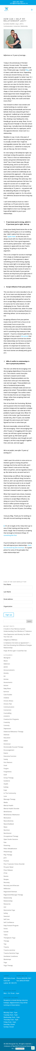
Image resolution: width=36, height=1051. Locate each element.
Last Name (7, 592)
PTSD (5, 873)
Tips (5, 944)
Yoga (5, 962)
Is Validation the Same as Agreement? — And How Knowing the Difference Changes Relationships (18, 645)
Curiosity (6, 725)
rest (5, 907)
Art (5, 676)
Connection (16, 26)
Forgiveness (8, 772)
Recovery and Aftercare (11, 885)
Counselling (7, 713)
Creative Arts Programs (11, 719)
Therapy (6, 941)
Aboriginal (7, 658)
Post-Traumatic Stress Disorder (14, 864)
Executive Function (10, 756)
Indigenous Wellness (10, 640)
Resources (7, 904)
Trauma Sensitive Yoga (11, 953)
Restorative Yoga (9, 910)
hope (5, 790)
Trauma (6, 947)
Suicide (6, 932)
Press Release (8, 870)
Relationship (24, 26)
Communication (8, 26)
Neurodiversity (8, 821)
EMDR (6, 741)
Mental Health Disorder (11, 808)
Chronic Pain (8, 704)
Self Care (6, 919)
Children (6, 698)
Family (6, 759)
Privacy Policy (20, 1048)
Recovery (7, 882)
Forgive (6, 768)
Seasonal (7, 916)
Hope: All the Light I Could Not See (15, 651)
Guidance (7, 781)
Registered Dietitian (10, 892)
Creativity (7, 722)
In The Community (10, 793)
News (5, 827)
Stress (6, 929)
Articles (6, 679)
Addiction (7, 664)
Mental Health (8, 805)
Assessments (8, 682)
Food (5, 765)
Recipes (6, 879)
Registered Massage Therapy (13, 895)
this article (24, 336)
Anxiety (6, 673)
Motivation (7, 818)
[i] (4, 526)
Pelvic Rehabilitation (10, 849)
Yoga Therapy (8, 965)
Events (6, 753)
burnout (6, 692)
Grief (5, 775)
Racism (6, 876)
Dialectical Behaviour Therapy (13, 732)
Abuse (6, 661)
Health (6, 784)
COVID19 (7, 716)
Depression (7, 728)
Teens (6, 935)
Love (5, 796)
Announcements (9, 670)
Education (7, 738)
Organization (8, 606)
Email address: (8, 599)
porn (5, 858)
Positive (6, 861)
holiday (6, 787)
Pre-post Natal (8, 867)
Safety (6, 913)
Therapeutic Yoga (9, 938)
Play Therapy (8, 855)
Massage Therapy (9, 799)
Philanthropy (8, 852)
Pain (5, 842)
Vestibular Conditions (11, 956)
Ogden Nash (11, 236)
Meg (27, 70)
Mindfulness (8, 812)
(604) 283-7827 (26, 978)
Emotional (7, 744)
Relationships (8, 901)
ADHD (6, 667)
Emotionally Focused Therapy (13, 747)
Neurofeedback (9, 824)
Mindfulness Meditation (12, 815)
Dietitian (6, 735)
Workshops (7, 959)
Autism (6, 685)
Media (6, 802)
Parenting (7, 845)
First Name (7, 584)
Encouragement (9, 750)
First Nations (8, 762)
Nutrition (7, 830)
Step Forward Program (11, 925)
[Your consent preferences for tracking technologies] (33, 1048)
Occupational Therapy (11, 836)
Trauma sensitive (9, 950)
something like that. (10, 535)
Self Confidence (9, 922)
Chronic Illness (8, 701)
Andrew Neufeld (9, 24)
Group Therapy (8, 778)
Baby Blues (7, 688)
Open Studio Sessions (11, 839)
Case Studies (8, 695)
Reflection (7, 889)
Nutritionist (7, 833)
